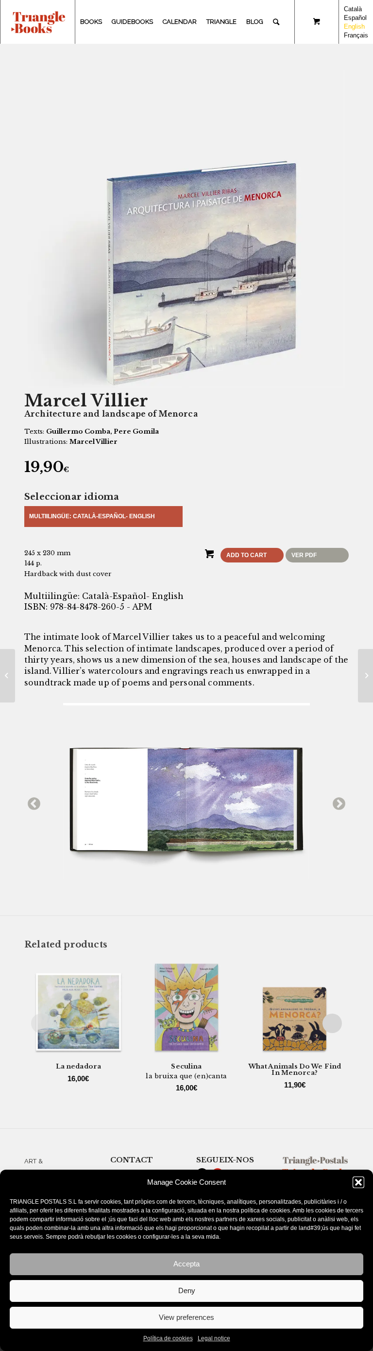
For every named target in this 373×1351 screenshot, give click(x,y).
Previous (31, 802)
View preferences (186, 1317)
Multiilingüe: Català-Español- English (92, 516)
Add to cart (246, 555)
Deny (186, 1290)
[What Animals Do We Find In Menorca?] (7, 675)
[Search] (276, 22)
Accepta (186, 1264)
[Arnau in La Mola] (365, 675)
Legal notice (214, 1338)
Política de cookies (168, 1338)
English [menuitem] (354, 26)
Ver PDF (304, 555)
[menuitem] (91, 22)
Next (336, 802)
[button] (358, 1182)
